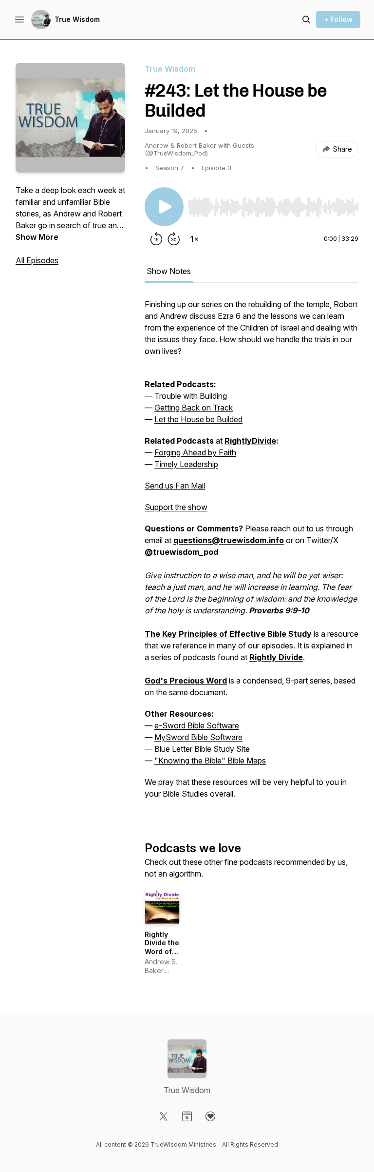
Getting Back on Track (193, 407)
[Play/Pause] (164, 206)
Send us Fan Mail (175, 485)
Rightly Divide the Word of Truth (162, 947)
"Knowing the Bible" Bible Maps (210, 760)
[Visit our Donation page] (210, 1116)
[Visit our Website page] (187, 1116)
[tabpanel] (251, 553)
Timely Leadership (186, 464)
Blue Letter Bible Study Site (202, 749)
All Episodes (37, 260)
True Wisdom (77, 19)
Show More (37, 237)
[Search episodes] (306, 19)
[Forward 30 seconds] (174, 239)
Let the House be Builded (198, 419)
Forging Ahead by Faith (195, 452)
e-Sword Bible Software (196, 725)
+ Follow (338, 19)
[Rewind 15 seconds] (156, 239)
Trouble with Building (190, 396)
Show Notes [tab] (169, 271)
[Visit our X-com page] (163, 1116)
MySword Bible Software (198, 737)
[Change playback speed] (194, 239)
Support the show (176, 507)
